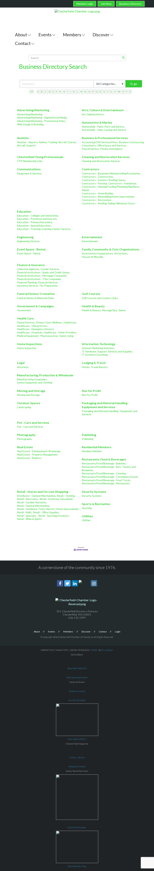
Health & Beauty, (91, 310)
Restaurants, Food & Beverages (104, 459)
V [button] (115, 91)
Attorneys (23, 367)
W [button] (119, 91)
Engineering (25, 237)
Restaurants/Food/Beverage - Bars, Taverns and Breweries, (109, 468)
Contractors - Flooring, (94, 183)
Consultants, (89, 145)
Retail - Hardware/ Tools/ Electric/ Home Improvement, (48, 508)
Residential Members (97, 447)
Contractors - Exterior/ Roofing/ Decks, (104, 180)
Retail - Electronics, (28, 499)
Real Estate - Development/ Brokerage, (39, 451)
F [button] (56, 91)
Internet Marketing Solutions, (98, 348)
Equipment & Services (29, 173)
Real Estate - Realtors (29, 457)
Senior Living (66, 335)
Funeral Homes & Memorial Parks (35, 298)
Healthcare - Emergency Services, (35, 329)
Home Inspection (26, 348)
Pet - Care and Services (33, 422)
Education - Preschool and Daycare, (37, 218)
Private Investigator (111, 148)
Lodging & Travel (94, 362)
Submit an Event (77, 691)
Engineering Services (28, 241)
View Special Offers (77, 739)
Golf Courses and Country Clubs (100, 298)
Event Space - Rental (31, 249)
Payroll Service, (90, 148)
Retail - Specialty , (27, 515)
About (21, 34)
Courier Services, (50, 269)
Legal (21, 362)
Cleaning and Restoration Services (106, 157)
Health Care (25, 318)
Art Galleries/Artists (93, 114)
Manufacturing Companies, (32, 379)
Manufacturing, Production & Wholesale (45, 375)
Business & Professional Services (105, 138)
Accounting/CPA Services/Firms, (100, 142)
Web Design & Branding (30, 124)
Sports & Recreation (96, 504)
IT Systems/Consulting (95, 354)
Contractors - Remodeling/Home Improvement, (108, 196)
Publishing (89, 435)
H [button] (64, 91)
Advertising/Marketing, (30, 114)
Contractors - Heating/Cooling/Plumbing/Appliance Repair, (110, 188)
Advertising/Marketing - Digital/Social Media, (42, 117)
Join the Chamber (77, 700)
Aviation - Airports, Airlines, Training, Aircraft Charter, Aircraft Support (46, 144)
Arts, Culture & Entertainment (103, 110)
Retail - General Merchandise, (33, 505)
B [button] (42, 91)
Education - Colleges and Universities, (38, 215)
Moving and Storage (31, 391)
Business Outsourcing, (131, 142)
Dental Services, (26, 322)
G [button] (60, 91)
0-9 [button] (31, 91)
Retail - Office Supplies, (46, 512)
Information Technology (99, 344)
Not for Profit (91, 391)
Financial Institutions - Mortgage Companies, (42, 275)
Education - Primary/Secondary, (35, 222)
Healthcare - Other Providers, (60, 332)
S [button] (104, 91)
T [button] (107, 91)
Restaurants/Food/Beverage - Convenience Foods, (110, 476)
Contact (23, 43)
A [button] (38, 91)
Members (72, 34)
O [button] (89, 91)
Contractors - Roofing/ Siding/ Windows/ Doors (108, 203)
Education (24, 211)
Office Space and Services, (112, 145)
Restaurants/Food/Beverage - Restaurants (106, 483)
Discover (101, 34)
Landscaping (24, 407)
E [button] (53, 91)
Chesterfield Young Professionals (40, 157)
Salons (122, 310)
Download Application (77, 677)
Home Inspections (29, 344)
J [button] (70, 91)
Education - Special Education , (34, 225)
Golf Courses (91, 293)
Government (24, 310)
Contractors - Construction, (97, 176)
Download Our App (77, 866)
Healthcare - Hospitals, (30, 332)
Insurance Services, (27, 285)
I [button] (67, 91)
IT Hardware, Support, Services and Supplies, (107, 351)
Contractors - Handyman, (122, 183)
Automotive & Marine (97, 122)
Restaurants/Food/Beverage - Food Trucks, (106, 480)
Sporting (87, 508)
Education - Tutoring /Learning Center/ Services (44, 228)
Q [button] (96, 91)
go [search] (135, 83)
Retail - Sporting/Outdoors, (53, 515)
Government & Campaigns (35, 306)
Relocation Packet (77, 766)
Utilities (87, 516)
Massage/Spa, (110, 310)
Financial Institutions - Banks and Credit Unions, (43, 272)
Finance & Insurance (31, 265)
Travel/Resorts (99, 367)
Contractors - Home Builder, (98, 193)
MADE (94, 650)
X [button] (123, 91)
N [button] (85, 91)
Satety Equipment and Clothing (34, 382)
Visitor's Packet (77, 757)
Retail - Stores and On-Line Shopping (42, 491)
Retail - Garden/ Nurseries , (32, 502)
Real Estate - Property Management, (37, 454)
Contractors (90, 169)
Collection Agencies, (28, 269)
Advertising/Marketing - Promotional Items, (41, 120)
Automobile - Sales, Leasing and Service (104, 129)
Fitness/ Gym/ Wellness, (49, 322)
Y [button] (126, 91)
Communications (29, 169)
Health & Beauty (93, 306)
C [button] (46, 91)
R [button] (100, 91)
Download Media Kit (77, 668)
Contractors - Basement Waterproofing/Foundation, (111, 173)
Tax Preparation (48, 285)
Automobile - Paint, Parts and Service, (103, 126)
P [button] (93, 91)
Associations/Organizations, (97, 253)
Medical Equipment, (28, 335)
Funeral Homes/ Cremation (36, 293)
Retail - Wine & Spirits (29, 518)
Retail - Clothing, (66, 495)
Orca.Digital (107, 650)
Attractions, (121, 253)
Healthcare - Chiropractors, (32, 325)
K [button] (74, 91)
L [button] (77, 91)
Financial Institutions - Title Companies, (39, 279)
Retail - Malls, (24, 512)
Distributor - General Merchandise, (36, 495)
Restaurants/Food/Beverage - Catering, (104, 473)
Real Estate (25, 447)
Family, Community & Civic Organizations (110, 249)
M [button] (81, 91)
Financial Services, (48, 282)
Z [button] (130, 91)
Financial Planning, (27, 282)
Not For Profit (90, 394)
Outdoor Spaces (28, 403)
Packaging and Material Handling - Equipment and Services (105, 405)
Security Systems (94, 491)
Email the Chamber (77, 827)
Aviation (23, 138)
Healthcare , (70, 322)
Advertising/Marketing (33, 110)
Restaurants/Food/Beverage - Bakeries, (104, 463)
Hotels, (86, 367)
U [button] (111, 91)
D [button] (49, 91)
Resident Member (92, 451)
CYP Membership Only (29, 161)
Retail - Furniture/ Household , (57, 499)
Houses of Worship (92, 256)
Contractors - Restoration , (97, 200)
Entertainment (92, 237)
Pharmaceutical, (49, 335)
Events (44, 34)
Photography (26, 435)
